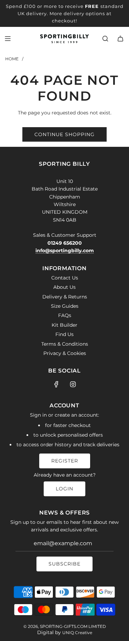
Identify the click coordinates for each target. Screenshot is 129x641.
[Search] (105, 38)
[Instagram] (72, 384)
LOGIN (64, 489)
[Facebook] (56, 384)
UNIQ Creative (77, 632)
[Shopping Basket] (120, 38)
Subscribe (64, 564)
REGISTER (64, 461)
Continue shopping (64, 134)
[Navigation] (7, 38)
